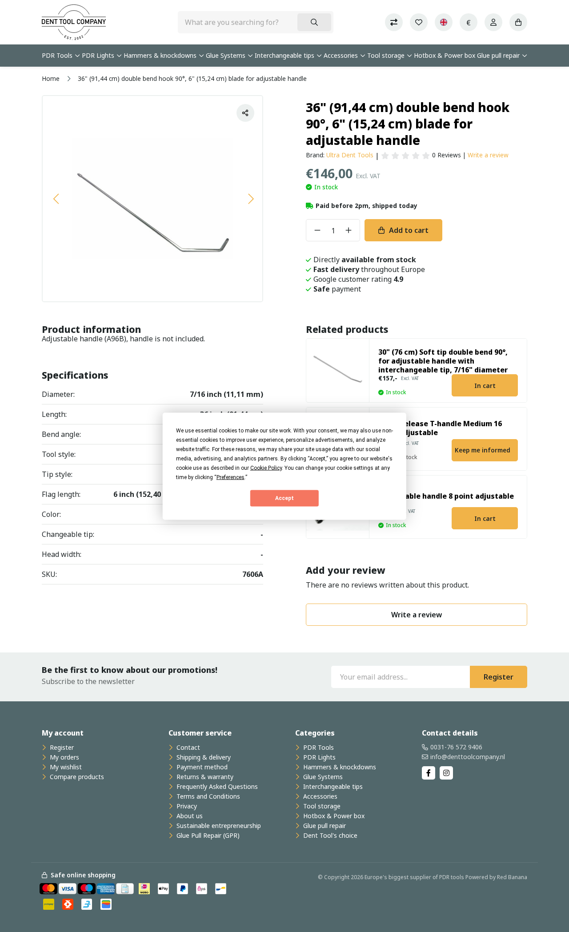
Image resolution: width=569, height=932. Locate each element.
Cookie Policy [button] (266, 467)
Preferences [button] (230, 477)
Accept (284, 498)
